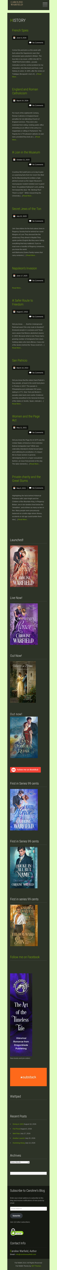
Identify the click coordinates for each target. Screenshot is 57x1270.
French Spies (20, 30)
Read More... (28, 196)
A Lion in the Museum (26, 152)
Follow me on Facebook (25, 957)
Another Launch (19, 1138)
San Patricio (19, 360)
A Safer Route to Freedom (22, 302)
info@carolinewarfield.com (26, 1254)
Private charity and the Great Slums (26, 479)
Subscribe (16, 1216)
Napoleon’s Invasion (24, 268)
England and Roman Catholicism (25, 91)
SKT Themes (36, 1266)
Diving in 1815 (18, 1124)
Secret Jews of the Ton (26, 209)
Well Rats (16, 1134)
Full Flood (16, 1129)
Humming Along (19, 1143)
